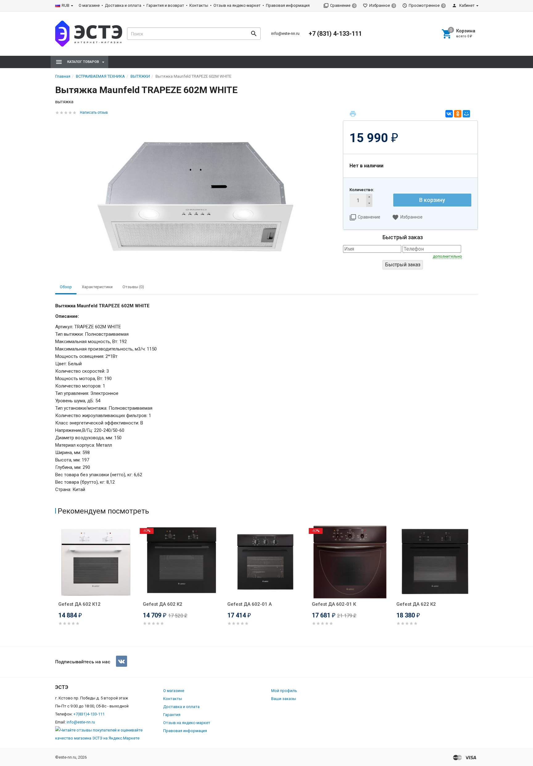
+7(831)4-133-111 (89, 714)
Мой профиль (284, 690)
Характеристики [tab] (97, 287)
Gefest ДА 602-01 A (249, 604)
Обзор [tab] (66, 287)
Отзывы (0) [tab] (133, 287)
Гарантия (171, 714)
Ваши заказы (283, 698)
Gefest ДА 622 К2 (416, 604)
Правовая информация (288, 5)
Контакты (198, 5)
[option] (97, 583)
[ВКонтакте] (449, 113)
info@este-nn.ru (285, 33)
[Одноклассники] (457, 113)
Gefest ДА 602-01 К (334, 604)
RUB (65, 5)
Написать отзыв (94, 112)
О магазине (89, 5)
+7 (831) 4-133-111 (335, 33)
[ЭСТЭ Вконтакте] (121, 661)
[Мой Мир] (466, 113)
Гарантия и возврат (165, 5)
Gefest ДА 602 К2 (162, 604)
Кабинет (466, 5)
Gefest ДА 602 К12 (79, 604)
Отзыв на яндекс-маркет (237, 5)
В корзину (432, 200)
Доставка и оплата (123, 5)
